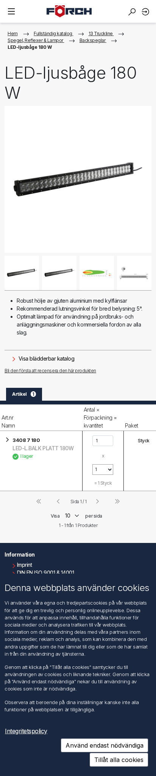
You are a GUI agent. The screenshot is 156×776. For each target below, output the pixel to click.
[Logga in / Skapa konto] (146, 11)
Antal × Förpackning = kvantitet (100, 417)
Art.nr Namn (8, 421)
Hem (13, 33)
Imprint (24, 564)
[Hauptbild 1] (22, 273)
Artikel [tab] (23, 394)
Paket (131, 425)
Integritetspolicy (26, 731)
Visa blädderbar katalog (45, 358)
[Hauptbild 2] (59, 273)
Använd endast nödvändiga (105, 745)
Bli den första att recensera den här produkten (50, 370)
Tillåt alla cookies (119, 760)
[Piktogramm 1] (97, 273)
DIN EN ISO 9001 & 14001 (45, 572)
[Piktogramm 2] (134, 273)
